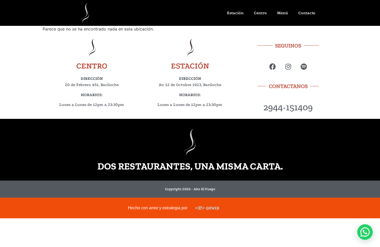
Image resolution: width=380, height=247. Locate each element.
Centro (260, 13)
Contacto (306, 13)
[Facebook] (272, 66)
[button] (365, 232)
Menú (282, 13)
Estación (235, 13)
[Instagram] (288, 66)
